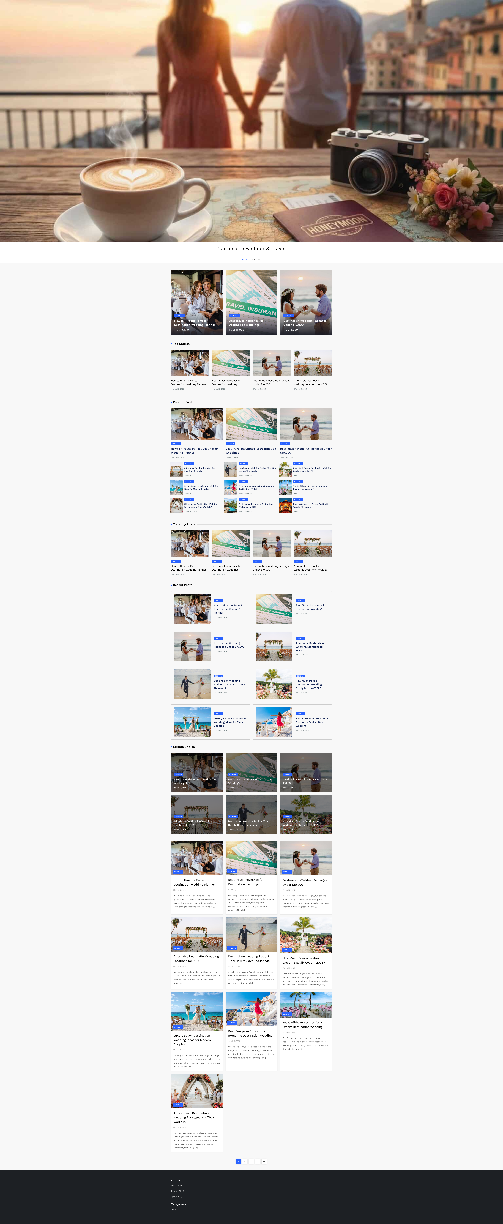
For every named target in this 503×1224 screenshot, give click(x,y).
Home (245, 259)
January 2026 (177, 1191)
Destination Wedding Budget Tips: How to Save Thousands (229, 684)
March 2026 (176, 1185)
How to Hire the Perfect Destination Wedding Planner (228, 609)
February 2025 (178, 1196)
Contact (256, 259)
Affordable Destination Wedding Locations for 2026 (310, 647)
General (180, 316)
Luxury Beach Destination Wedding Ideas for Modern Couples (230, 722)
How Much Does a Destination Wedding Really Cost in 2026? (309, 684)
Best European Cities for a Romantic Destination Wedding (312, 722)
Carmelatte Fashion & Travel (251, 248)
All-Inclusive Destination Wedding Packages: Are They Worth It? (194, 1117)
